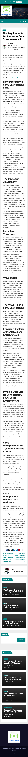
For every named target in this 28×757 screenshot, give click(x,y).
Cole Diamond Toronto (15, 77)
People (4, 30)
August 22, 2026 (9, 714)
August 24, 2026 (9, 665)
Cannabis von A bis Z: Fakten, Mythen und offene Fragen (12, 679)
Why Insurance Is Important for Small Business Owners (11, 607)
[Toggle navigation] (25, 21)
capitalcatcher (13, 43)
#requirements (21, 47)
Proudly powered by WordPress (8, 748)
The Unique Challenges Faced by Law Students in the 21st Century (13, 592)
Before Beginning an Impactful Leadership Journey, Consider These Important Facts (8, 557)
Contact (15, 753)
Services (6, 675)
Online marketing (7, 707)
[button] (20, 21)
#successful (15, 49)
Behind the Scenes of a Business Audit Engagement (13, 695)
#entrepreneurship (12, 47)
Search (4, 634)
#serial (9, 49)
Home (12, 753)
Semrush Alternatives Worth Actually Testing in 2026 (13, 712)
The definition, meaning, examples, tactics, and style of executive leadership (20, 556)
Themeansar (13, 750)
